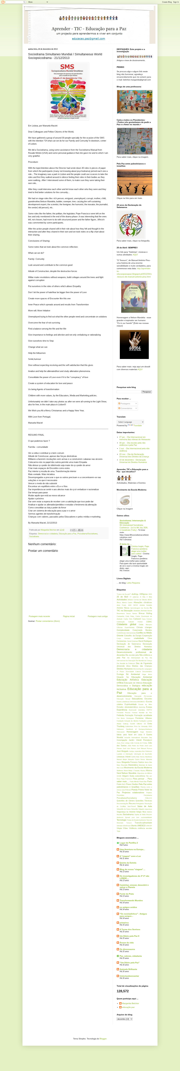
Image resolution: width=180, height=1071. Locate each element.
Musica (142, 770)
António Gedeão (146, 605)
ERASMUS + (141, 701)
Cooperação (147, 636)
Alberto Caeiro (127, 602)
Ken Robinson (147, 751)
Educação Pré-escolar (143, 696)
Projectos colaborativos (133, 792)
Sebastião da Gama (123, 809)
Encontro (148, 699)
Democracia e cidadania (48, 534)
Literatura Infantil (124, 757)
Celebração (121, 622)
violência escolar (145, 828)
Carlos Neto (128, 619)
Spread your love (132, 817)
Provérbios (120, 795)
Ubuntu (134, 826)
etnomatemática (131, 707)
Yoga (118, 831)
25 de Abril (122, 597)
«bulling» (135, 594)
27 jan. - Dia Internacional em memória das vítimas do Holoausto (134, 438)
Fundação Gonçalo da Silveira (127, 721)
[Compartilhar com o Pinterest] (82, 530)
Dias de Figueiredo (144, 663)
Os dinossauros (127, 949)
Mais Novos (140, 757)
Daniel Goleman (132, 641)
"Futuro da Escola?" (124, 594)
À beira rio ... (126, 544)
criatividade (139, 638)
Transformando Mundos (131, 900)
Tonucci (129, 823)
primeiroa (124, 923)
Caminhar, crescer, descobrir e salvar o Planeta (134, 886)
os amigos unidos (128, 907)
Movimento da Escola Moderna (138, 767)
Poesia (134, 790)
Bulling (149, 613)
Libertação (129, 754)
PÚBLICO (148, 798)
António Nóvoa (123, 608)
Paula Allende (134, 781)
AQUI (135, 255)
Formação (129, 715)
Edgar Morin (147, 674)
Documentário (147, 671)
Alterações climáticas (143, 602)
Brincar (142, 613)
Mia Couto (120, 768)
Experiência (122, 710)
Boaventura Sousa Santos (127, 613)
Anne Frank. (121, 605)
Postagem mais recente (39, 616)
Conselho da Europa (132, 636)
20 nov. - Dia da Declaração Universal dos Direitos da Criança (134, 455)
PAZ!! (124, 784)
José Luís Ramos (129, 748)
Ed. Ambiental (133, 674)
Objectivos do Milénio (144, 773)
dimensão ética (123, 666)
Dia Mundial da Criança (144, 660)
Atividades (136, 610)
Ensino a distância (123, 701)
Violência (133, 828)
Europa (149, 707)
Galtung (125, 724)
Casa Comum (147, 619)
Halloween (120, 729)
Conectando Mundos (142, 630)
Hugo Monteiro (146, 732)
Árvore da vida (127, 943)
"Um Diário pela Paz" (130, 962)
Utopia (119, 828)
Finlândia (120, 715)
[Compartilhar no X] (76, 530)
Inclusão (127, 737)
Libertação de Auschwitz (143, 754)
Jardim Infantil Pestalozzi (140, 740)
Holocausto (120, 732)
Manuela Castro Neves (136, 759)
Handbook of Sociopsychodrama (139, 729)
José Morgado (122, 751)
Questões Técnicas (144, 801)
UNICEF (149, 825)
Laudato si (120, 754)
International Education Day (141, 737)
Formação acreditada (143, 715)
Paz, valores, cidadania (131, 956)
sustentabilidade (146, 817)
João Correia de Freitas (138, 743)
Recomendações (122, 803)
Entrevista (133, 701)
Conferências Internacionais (126, 633)
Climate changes (144, 627)
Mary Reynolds (122, 765)
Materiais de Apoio (145, 765)
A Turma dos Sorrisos (130, 929)
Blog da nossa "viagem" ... (132, 869)
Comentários (126, 408)
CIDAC (149, 622)
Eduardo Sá (123, 677)
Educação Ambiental (141, 677)
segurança (148, 809)
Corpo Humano (123, 638)
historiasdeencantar (129, 976)
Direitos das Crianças (142, 666)
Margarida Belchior (130, 1003)
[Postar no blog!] (74, 530)
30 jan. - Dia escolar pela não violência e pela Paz (132, 444)
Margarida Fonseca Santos (133, 762)
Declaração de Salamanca (129, 644)
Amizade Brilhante (128, 969)
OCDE (119, 776)
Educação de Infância (133, 683)
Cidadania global (126, 624)
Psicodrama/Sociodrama (87, 534)
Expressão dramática (137, 710)
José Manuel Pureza (144, 748)
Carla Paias (129, 616)
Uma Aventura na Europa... (132, 849)
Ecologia (120, 674)
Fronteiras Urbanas (143, 718)
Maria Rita (148, 762)
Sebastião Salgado (137, 809)
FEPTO (149, 710)
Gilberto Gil (141, 724)
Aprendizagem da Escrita (139, 608)
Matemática (133, 765)
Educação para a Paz (67, 534)
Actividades (122, 599)
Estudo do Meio (145, 704)
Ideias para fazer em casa (129, 735)
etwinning (142, 707)
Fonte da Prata (127, 894)
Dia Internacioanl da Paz (137, 658)
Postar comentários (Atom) (48, 621)
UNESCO (141, 825)
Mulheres (120, 770)
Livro (133, 757)
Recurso (132, 804)
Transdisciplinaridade (143, 823)
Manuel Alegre (122, 759)
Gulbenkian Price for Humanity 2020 (138, 726)
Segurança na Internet (126, 812)
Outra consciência (137, 776)
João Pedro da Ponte (136, 745)
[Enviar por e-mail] (71, 530)
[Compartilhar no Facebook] (79, 530)
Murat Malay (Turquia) (132, 770)
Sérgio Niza (141, 812)
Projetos (149, 792)
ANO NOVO (133, 605)
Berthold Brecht (146, 610)
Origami (125, 776)
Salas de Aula (144, 806)
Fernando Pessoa (123, 712)
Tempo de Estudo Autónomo (136, 820)
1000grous (143, 594)
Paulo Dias (143, 781)
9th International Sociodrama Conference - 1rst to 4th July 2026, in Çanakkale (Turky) (134, 527)
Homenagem (132, 732)
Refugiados (140, 803)
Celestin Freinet (135, 622)
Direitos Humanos (125, 669)
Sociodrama (34, 537)
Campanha (120, 616)
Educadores (137, 699)
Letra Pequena (133, 583)
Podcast (128, 790)
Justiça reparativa (135, 751)
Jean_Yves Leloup (123, 743)
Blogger (103, 1039)
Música (149, 771)
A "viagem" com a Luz (130, 856)
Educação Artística (128, 679)
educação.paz (128, 1007)
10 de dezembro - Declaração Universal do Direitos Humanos (133, 461)
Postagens (125, 403)
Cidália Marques (145, 624)
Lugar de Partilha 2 (129, 843)
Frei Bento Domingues (125, 718)
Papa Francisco (126, 779)
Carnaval (137, 619)
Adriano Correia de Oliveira (137, 600)
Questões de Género (126, 801)
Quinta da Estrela (128, 863)
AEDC (150, 600)
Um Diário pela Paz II (129, 936)
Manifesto (148, 757)
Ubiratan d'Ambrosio (123, 825)
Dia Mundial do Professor (126, 663)
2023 (150, 594)
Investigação (122, 740)
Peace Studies (132, 784)
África (119, 602)
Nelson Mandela (129, 773)
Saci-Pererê (132, 806)
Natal (119, 773)
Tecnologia (121, 820)
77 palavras (134, 597)
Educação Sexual (123, 699)
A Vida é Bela (146, 597)
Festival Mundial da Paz (142, 712)
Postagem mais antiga (98, 616)
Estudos (120, 707)
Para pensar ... (140, 779)
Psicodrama (148, 795)
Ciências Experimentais (125, 627)
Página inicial (69, 616)
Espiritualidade (131, 704)
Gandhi (132, 724)
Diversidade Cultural (133, 671)
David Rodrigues (145, 641)
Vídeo (125, 828)
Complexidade (123, 630)
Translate (137, 425)
